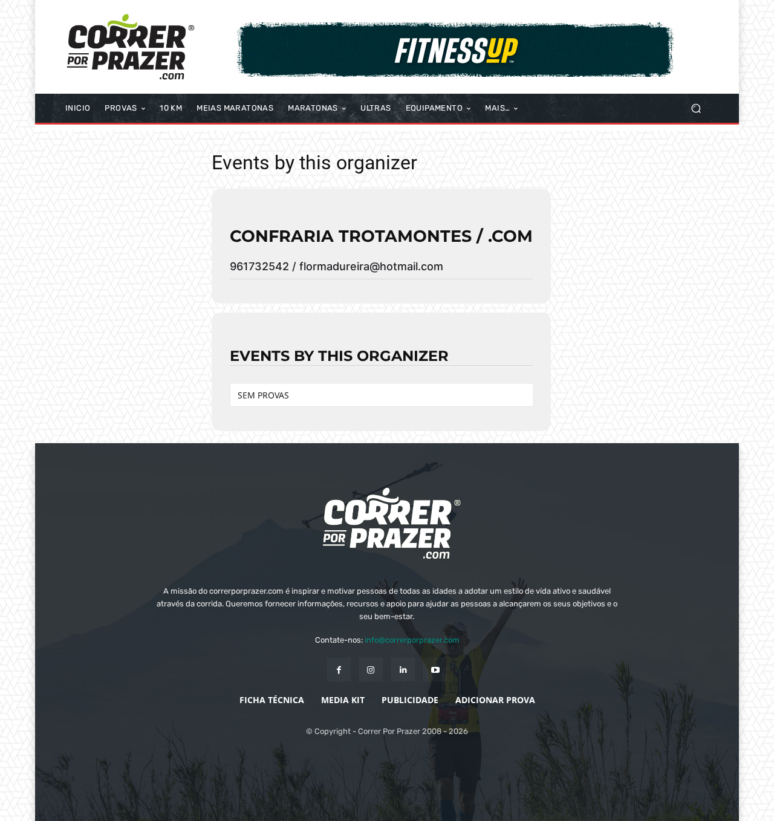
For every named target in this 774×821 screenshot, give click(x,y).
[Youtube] (435, 669)
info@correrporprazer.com (412, 639)
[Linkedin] (403, 669)
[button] (695, 108)
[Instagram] (371, 669)
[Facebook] (339, 669)
